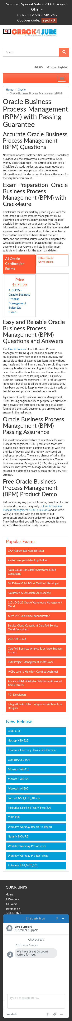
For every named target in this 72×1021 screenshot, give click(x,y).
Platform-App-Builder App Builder (28, 560)
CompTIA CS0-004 (19, 760)
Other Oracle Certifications (45, 260)
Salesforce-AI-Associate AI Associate (29, 593)
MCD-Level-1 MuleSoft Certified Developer (33, 583)
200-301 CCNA (17, 639)
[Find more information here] (36, 966)
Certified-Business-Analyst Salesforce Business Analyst (35, 650)
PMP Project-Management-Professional (31, 662)
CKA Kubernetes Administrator (26, 551)
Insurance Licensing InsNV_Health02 (29, 808)
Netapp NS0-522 (18, 740)
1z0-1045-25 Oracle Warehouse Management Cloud (35, 604)
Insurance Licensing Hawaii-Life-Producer (32, 750)
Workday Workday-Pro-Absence (27, 846)
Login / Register (58, 67)
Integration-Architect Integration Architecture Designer (35, 706)
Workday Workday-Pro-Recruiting (28, 856)
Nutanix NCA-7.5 (18, 836)
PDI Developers (17, 695)
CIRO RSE (14, 817)
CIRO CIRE (14, 731)
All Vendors (12, 899)
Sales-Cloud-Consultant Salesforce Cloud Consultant (32, 572)
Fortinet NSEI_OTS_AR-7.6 (24, 798)
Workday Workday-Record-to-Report (30, 827)
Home (9, 89)
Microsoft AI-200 (18, 788)
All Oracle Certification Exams (14, 263)
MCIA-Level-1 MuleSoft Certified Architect (33, 671)
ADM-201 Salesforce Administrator (29, 616)
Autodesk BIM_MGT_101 (23, 865)
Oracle (22, 89)
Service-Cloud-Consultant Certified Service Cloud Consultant (33, 627)
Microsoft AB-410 (18, 769)
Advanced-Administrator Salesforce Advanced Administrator (35, 683)
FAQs (40, 67)
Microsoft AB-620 (18, 779)
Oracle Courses (17, 349)
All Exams (11, 904)
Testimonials (13, 909)
